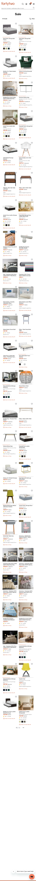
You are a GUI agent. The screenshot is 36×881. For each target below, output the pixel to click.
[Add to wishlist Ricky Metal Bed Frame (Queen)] (32, 341)
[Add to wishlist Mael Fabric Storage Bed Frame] (16, 24)
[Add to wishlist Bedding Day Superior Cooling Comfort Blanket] (16, 604)
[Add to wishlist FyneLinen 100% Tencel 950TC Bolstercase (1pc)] (32, 260)
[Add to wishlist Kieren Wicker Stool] (32, 371)
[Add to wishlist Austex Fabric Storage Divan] (32, 491)
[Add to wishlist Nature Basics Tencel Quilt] (16, 315)
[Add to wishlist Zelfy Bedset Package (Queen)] (16, 143)
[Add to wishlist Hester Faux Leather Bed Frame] (16, 111)
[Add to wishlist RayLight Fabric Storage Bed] (32, 111)
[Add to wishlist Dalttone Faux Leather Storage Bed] (32, 697)
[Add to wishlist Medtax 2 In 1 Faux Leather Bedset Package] (16, 697)
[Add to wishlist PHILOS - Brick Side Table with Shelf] (16, 173)
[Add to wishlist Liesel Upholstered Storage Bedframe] (32, 631)
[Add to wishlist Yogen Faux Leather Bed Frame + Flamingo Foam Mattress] (16, 341)
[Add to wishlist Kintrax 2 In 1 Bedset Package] (16, 463)
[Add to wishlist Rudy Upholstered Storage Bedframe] (16, 664)
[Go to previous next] (23, 727)
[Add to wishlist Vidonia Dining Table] (16, 431)
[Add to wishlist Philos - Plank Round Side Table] (32, 315)
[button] (4, 48)
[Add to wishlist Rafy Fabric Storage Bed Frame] (32, 24)
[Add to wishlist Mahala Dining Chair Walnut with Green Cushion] (16, 491)
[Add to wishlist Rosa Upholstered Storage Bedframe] (16, 371)
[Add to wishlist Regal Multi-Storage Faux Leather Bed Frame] (32, 200)
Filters (33, 18)
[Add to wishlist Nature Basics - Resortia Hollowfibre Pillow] (16, 287)
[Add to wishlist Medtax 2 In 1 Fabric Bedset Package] (16, 56)
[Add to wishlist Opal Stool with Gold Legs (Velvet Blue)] (32, 463)
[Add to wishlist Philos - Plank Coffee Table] (32, 404)
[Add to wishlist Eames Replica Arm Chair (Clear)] (32, 143)
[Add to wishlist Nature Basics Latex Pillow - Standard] (32, 287)
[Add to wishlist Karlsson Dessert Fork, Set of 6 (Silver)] (16, 232)
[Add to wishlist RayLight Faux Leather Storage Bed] (32, 431)
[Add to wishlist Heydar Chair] (32, 664)
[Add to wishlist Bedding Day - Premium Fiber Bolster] (16, 404)
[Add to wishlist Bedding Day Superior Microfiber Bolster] (32, 232)
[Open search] (33, 7)
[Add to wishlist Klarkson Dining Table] (32, 83)
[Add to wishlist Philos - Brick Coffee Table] (32, 173)
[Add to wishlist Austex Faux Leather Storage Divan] (16, 200)
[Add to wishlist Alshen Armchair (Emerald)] (32, 56)
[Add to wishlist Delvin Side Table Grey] (16, 521)
